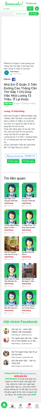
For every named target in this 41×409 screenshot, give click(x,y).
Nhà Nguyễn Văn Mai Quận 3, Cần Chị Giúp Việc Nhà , (29, 280)
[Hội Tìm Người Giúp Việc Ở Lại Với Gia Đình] (6, 355)
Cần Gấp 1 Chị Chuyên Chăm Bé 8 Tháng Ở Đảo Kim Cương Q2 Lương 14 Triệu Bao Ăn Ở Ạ (11, 200)
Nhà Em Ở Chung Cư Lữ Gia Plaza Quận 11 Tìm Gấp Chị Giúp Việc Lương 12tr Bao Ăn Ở (29, 307)
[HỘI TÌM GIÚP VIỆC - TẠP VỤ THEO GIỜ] (6, 363)
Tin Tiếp (33, 14)
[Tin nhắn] (37, 406)
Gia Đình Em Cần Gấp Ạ (28, 253)
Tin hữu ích (31, 3)
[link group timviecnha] (28, 373)
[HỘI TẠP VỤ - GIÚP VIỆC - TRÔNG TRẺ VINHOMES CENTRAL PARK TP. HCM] (6, 332)
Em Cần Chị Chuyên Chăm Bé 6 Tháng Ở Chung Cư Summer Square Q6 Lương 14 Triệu (29, 200)
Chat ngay (29, 161)
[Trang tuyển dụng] (12, 406)
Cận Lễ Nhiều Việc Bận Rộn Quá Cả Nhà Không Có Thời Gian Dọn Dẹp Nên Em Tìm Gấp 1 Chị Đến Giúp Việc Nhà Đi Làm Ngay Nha (11, 307)
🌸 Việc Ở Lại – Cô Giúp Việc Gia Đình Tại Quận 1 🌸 (29, 226)
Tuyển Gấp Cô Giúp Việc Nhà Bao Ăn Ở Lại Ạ (11, 280)
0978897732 (29, 156)
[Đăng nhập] (37, 8)
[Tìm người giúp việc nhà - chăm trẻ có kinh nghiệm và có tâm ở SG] (6, 341)
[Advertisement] (20, 40)
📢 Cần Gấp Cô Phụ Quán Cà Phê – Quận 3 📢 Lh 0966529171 (11, 226)
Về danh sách (21, 14)
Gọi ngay (14, 161)
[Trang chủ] (4, 405)
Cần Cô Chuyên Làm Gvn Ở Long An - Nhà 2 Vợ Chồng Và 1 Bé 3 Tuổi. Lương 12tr (10, 253)
